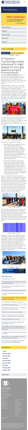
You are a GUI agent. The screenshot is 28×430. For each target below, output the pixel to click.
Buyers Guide (4, 403)
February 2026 (6, 353)
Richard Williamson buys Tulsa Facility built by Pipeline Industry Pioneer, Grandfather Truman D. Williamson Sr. (13, 328)
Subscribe (4, 418)
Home (3, 399)
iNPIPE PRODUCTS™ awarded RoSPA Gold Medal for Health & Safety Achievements (13, 337)
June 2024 (10, 49)
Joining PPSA (4, 405)
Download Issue (5, 53)
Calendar (17, 406)
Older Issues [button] (5, 374)
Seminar (16, 401)
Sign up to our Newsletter (17, 53)
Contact (3, 406)
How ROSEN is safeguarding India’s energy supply (13, 290)
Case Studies (17, 411)
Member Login (5, 417)
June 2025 (5, 358)
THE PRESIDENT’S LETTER (8, 279)
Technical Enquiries (19, 399)
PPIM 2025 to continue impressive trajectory (12, 312)
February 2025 (6, 360)
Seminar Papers (18, 402)
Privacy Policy (4, 408)
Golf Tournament (18, 403)
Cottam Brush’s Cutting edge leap (9, 305)
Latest (4, 351)
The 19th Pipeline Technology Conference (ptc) (13, 302)
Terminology (17, 415)
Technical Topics (18, 409)
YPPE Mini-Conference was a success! (10, 319)
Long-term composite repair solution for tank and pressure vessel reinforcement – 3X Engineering (13, 315)
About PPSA (4, 401)
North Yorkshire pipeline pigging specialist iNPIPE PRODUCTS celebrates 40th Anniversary (13, 341)
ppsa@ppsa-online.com (7, 394)
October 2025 (6, 356)
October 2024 (6, 363)
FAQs (16, 414)
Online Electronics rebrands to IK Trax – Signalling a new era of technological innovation (14, 308)
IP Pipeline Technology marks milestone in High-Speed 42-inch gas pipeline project (14, 298)
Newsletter (17, 405)
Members (4, 402)
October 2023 (6, 370)
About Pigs (17, 412)
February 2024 (6, 367)
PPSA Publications (18, 408)
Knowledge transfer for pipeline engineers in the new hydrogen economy (13, 322)
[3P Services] (14, 271)
